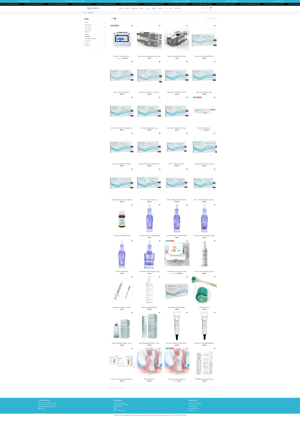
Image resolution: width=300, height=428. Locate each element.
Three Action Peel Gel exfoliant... (149, 307)
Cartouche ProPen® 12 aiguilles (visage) (149, 235)
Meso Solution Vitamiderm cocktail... (176, 92)
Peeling (87, 43)
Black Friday (88, 25)
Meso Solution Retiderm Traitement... (121, 164)
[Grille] (117, 18)
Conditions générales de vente (121, 404)
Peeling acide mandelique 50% (122, 235)
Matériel (87, 34)
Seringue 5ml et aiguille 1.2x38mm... (122, 307)
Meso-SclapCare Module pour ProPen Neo (149, 56)
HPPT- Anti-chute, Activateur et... (149, 199)
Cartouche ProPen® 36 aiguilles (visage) (176, 235)
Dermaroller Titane (204, 307)
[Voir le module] (115, 18)
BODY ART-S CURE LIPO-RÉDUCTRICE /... (177, 343)
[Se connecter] (206, 8)
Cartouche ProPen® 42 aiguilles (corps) (149, 271)
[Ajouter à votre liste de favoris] (132, 26)
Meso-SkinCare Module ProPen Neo (177, 56)
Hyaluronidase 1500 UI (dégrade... (176, 307)
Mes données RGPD (193, 408)
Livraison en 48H (23, 1)
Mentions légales (118, 406)
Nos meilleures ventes (90, 38)
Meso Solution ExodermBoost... (122, 92)
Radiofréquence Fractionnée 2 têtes (177, 271)
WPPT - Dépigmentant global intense (177, 199)
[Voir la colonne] (112, 18)
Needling (87, 36)
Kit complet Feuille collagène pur (176, 379)
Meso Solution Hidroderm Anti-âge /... (177, 128)
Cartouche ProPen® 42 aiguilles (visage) (204, 235)
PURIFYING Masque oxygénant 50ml (204, 379)
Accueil (86, 19)
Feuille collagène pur (149, 379)
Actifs (86, 22)
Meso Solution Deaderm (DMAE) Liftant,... (149, 164)
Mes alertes (192, 410)
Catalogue (42, 408)
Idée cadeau (88, 29)
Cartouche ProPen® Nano (122, 271)
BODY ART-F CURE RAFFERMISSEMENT (204, 343)
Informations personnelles (195, 402)
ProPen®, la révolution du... (204, 128)
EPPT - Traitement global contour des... (204, 199)
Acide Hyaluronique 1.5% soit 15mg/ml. (204, 164)
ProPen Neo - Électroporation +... (121, 56)
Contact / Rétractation (119, 410)
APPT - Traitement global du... (177, 164)
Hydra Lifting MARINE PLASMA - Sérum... (122, 343)
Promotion (87, 45)
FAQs (115, 408)
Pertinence (212, 18)
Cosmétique (88, 27)
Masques (87, 31)
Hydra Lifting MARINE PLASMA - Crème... (149, 343)
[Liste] (110, 18)
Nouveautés (88, 41)
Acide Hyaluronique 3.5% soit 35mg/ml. (122, 199)
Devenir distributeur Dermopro (47, 406)
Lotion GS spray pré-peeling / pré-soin (204, 271)
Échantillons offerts (231, 1)
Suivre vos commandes (194, 404)
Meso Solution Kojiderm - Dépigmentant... (122, 128)
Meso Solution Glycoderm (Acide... (149, 128)
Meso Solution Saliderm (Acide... (204, 92)
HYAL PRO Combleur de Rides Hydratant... (122, 379)
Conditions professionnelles (128, 1)
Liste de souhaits (193, 406)
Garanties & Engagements (120, 402)
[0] (210, 8)
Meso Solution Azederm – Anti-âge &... (149, 92)
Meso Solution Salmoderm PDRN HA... (204, 56)
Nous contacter (278, 1)
